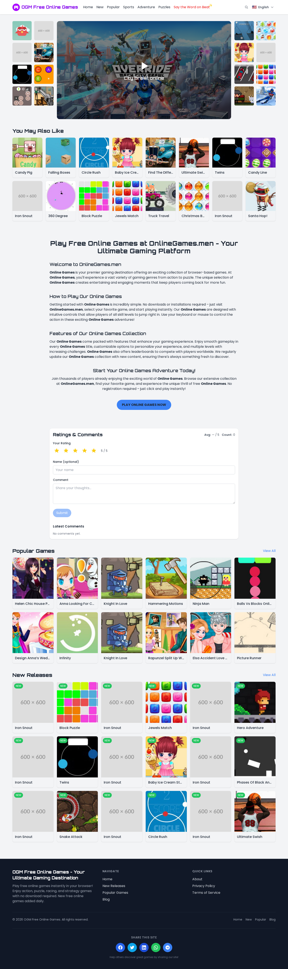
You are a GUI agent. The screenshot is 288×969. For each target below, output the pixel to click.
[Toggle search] (246, 7)
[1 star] (57, 451)
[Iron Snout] (43, 30)
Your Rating (62, 443)
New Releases (113, 885)
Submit (62, 512)
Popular (113, 7)
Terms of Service (206, 892)
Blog (106, 899)
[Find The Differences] (43, 52)
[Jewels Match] (266, 74)
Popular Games (115, 892)
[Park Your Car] (244, 74)
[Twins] (22, 74)
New (100, 7)
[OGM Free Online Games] (16, 7)
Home (88, 7)
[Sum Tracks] (22, 96)
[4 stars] (84, 451)
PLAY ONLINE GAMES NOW (144, 404)
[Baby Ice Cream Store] (244, 52)
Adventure (146, 7)
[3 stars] (75, 451)
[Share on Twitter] (132, 947)
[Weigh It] (244, 30)
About (197, 879)
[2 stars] (66, 451)
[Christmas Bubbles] (266, 30)
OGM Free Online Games (50, 7)
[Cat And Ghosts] (244, 96)
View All (269, 550)
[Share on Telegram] (167, 947)
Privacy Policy (203, 885)
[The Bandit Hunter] (43, 96)
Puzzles (164, 7)
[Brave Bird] (22, 30)
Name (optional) (66, 462)
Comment (60, 480)
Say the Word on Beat (192, 7)
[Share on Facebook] (120, 947)
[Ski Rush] (266, 96)
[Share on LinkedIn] (144, 947)
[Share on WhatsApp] (155, 947)
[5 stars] (94, 451)
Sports (128, 7)
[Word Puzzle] (43, 74)
